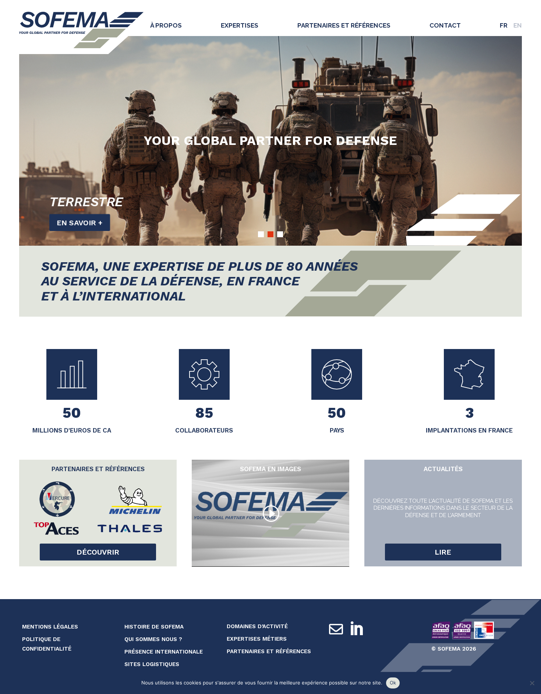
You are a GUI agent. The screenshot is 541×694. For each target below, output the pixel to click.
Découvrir (98, 552)
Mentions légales (50, 626)
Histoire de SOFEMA (154, 626)
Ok (393, 683)
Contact (445, 25)
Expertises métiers (257, 639)
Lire (443, 552)
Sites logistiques (151, 664)
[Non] (531, 683)
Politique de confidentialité (46, 644)
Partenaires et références (343, 25)
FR (504, 25)
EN (517, 25)
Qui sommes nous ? (153, 639)
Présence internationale (163, 651)
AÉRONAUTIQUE (101, 201)
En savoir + (82, 221)
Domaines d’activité (257, 626)
